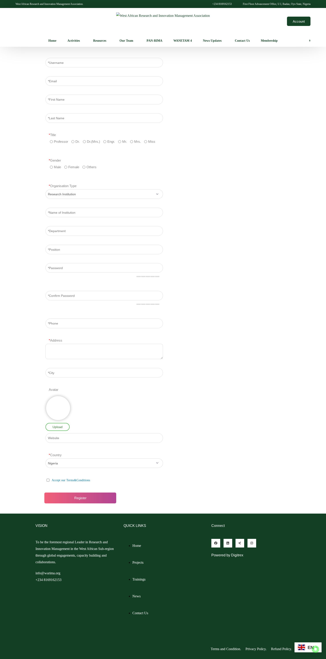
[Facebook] (215, 543)
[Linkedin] (228, 543)
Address (55, 340)
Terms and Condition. (226, 649)
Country (55, 455)
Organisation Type (63, 186)
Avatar (53, 389)
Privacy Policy (255, 649)
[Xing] (240, 543)
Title (52, 135)
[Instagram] (251, 543)
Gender (55, 160)
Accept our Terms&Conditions (71, 480)
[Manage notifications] (315, 649)
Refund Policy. (282, 649)
